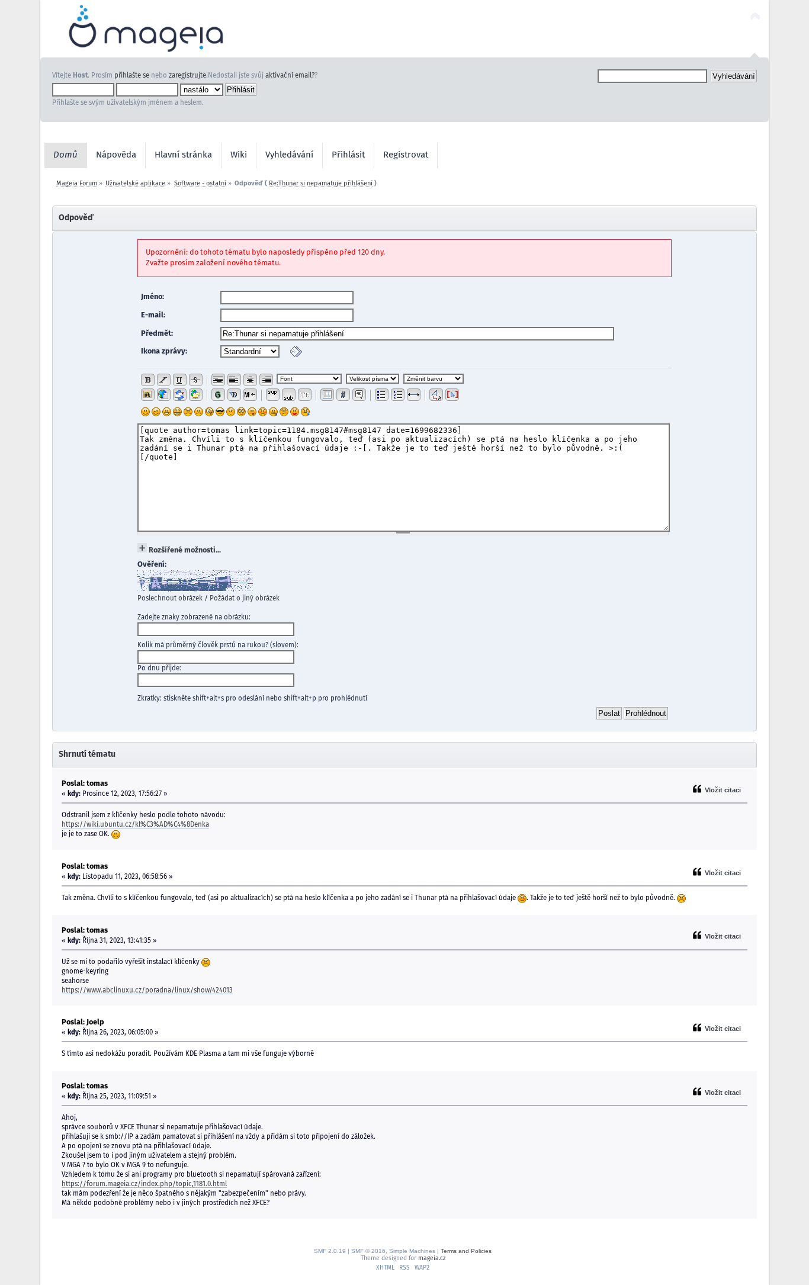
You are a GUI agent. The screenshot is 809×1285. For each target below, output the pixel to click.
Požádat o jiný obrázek (245, 598)
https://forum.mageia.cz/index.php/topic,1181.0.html (144, 1184)
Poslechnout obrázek (170, 598)
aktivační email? (289, 75)
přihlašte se (131, 75)
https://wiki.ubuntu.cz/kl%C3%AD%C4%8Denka (135, 824)
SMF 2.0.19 (330, 1251)
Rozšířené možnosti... (185, 550)
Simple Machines (412, 1251)
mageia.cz (431, 1258)
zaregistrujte (187, 75)
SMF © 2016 (368, 1251)
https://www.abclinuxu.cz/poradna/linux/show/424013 (147, 990)
